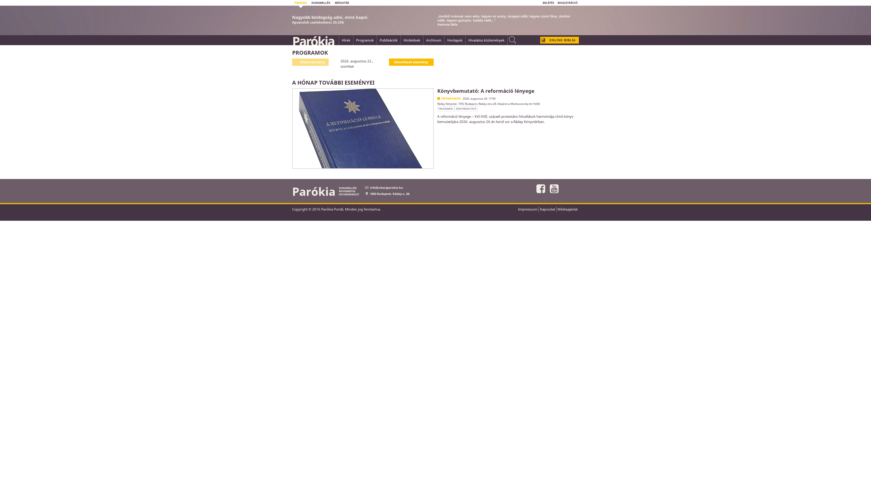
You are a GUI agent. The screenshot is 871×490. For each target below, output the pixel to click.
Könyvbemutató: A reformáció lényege (485, 90)
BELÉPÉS (548, 3)
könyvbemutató (466, 108)
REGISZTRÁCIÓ (568, 3)
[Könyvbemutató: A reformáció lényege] (363, 128)
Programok (451, 98)
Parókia (313, 41)
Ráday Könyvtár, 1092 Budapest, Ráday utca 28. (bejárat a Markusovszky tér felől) (488, 103)
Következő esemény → (411, 63)
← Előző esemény (310, 62)
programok (446, 108)
